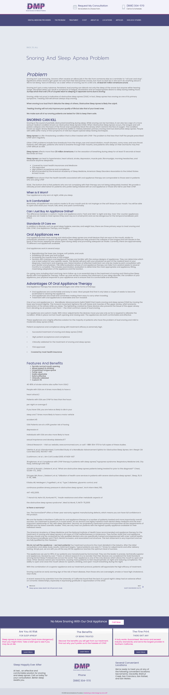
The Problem (60, 20)
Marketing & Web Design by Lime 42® (95, 693)
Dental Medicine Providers (39, 20)
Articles (119, 20)
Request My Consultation (93, 5)
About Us (95, 20)
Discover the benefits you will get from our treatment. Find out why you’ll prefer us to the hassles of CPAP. (83, 642)
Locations (107, 20)
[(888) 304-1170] (123, 7)
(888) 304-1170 (135, 5)
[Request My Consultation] (75, 7)
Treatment (73, 20)
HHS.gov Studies (134, 20)
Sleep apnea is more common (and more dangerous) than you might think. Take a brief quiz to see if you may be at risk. (27, 641)
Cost (84, 20)
